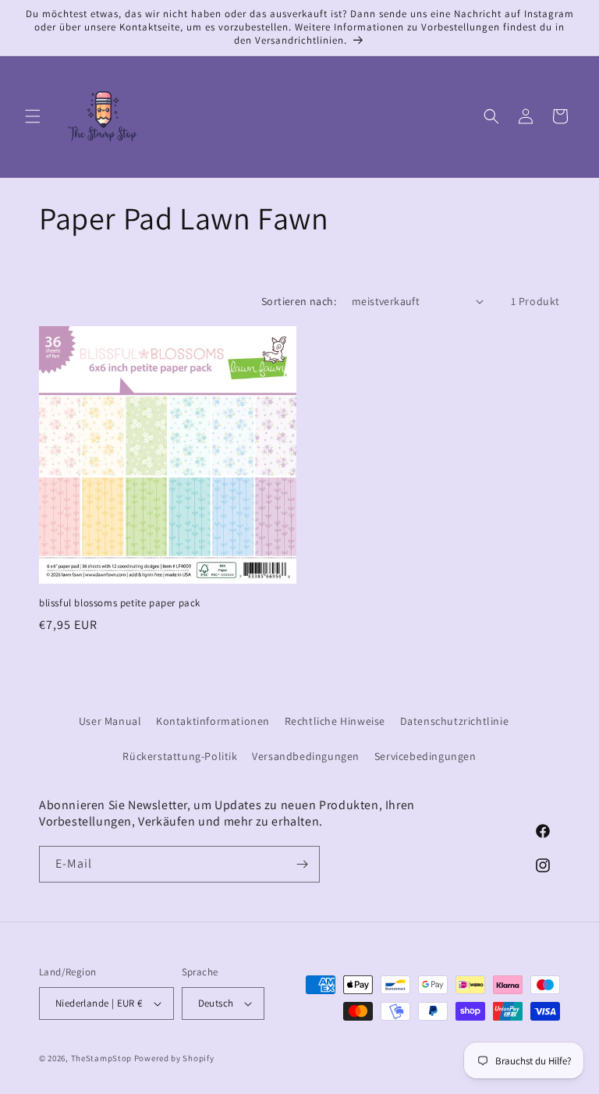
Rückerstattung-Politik (179, 756)
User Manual (110, 721)
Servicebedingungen (425, 756)
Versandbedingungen (306, 756)
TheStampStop (101, 1058)
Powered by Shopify (174, 1058)
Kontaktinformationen (213, 721)
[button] (33, 116)
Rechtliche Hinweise (335, 721)
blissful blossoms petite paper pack (119, 603)
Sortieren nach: (298, 301)
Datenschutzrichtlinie (454, 721)
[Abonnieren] (302, 864)
